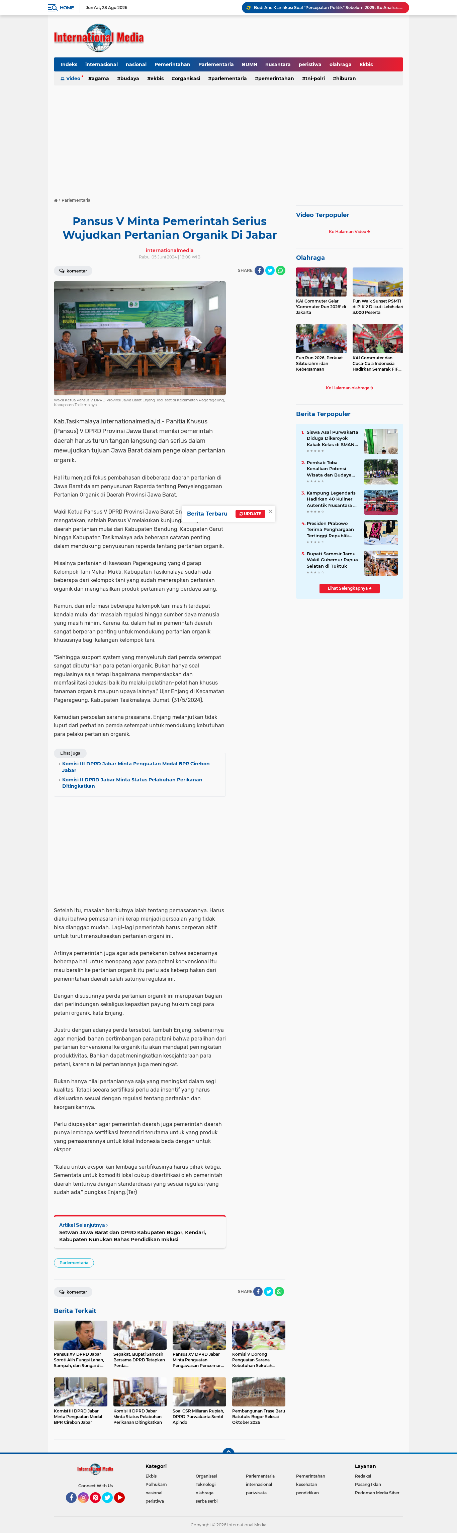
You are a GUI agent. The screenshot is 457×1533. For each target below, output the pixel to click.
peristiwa (310, 64)
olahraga (341, 64)
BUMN (249, 64)
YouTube (124, 1506)
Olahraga (310, 257)
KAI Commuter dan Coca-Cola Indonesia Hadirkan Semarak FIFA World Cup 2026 (377, 363)
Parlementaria (216, 64)
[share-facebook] (259, 270)
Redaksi (363, 1476)
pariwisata (256, 1492)
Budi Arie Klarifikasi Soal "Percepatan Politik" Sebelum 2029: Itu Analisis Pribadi (328, 7)
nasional (136, 64)
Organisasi (187, 78)
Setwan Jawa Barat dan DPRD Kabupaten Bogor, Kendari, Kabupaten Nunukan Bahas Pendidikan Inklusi (132, 1235)
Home (67, 8)
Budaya (129, 78)
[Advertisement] (228, 138)
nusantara (278, 64)
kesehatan (306, 1484)
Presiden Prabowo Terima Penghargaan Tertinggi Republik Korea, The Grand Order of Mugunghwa (331, 530)
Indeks (69, 64)
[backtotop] (228, 1454)
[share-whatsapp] (280, 270)
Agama (100, 78)
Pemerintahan (172, 64)
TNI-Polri (315, 78)
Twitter (110, 1506)
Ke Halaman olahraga (348, 387)
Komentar (76, 270)
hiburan (346, 78)
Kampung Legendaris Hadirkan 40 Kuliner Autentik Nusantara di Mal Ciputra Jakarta (332, 499)
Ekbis (366, 64)
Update (252, 513)
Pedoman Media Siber (377, 1492)
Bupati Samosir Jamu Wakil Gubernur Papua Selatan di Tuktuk (332, 559)
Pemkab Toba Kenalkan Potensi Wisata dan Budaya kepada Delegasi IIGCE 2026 (332, 469)
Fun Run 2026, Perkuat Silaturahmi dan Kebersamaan (319, 363)
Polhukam (156, 1484)
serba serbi (206, 1501)
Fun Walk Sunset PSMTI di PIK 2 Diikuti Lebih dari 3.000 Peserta (378, 307)
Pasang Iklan (368, 1484)
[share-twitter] (270, 270)
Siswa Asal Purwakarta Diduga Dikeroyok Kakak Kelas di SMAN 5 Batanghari (333, 438)
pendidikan (307, 1492)
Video (73, 78)
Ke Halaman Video (348, 231)
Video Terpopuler (322, 215)
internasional (101, 64)
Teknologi (205, 1484)
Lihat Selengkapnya (348, 588)
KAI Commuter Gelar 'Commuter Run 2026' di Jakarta (321, 307)
